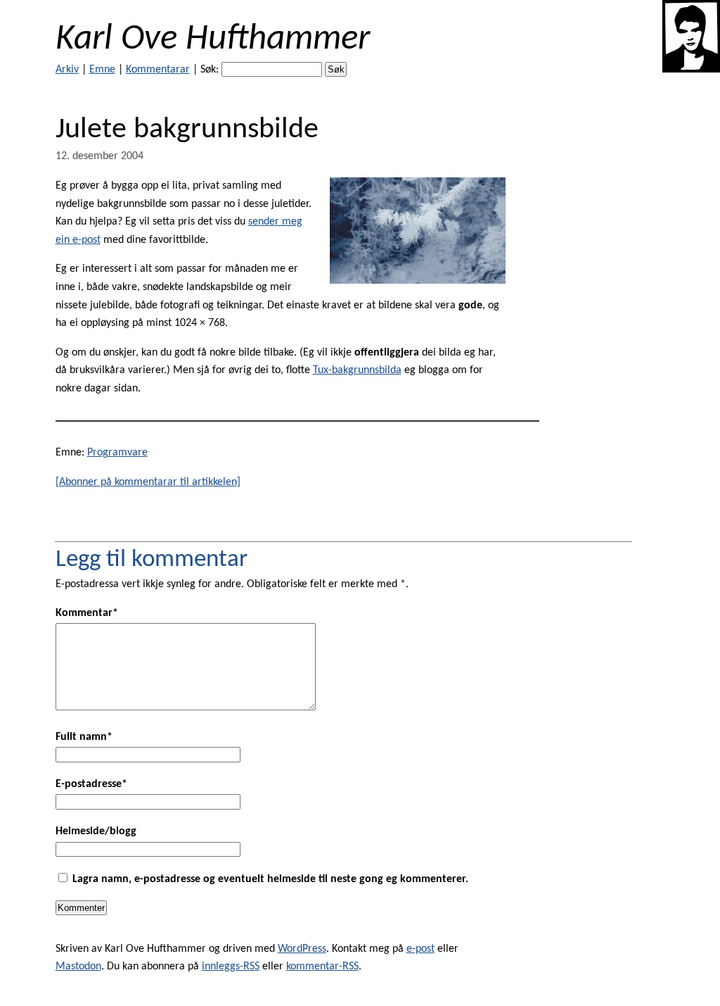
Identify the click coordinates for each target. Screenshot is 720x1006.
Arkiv (67, 69)
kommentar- (322, 966)
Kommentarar (158, 69)
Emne (102, 69)
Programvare (117, 452)
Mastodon (78, 966)
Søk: (209, 69)
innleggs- (230, 966)
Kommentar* (87, 613)
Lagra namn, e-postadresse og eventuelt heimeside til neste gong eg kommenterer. (270, 879)
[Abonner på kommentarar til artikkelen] (148, 482)
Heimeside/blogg (96, 831)
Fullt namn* (84, 737)
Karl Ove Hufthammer (213, 40)
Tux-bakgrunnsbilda (357, 370)
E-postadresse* (91, 784)
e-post (420, 949)
